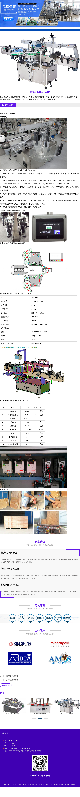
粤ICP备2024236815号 (44, 784)
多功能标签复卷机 (12, 680)
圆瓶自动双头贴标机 (12, 714)
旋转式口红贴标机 (12, 676)
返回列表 (7, 685)
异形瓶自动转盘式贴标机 (67, 714)
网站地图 (73, 784)
